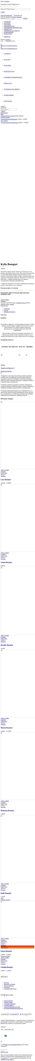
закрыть (7, 1)
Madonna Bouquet (7, 810)
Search (25, 18)
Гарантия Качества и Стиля (12, 1007)
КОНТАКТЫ (8, 34)
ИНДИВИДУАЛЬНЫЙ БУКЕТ (13, 27)
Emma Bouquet (6, 951)
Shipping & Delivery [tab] (9, 312)
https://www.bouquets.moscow (13, 1044)
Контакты (7, 987)
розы (7, 304)
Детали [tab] (6, 310)
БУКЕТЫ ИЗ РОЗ (9, 26)
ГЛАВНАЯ (7, 21)
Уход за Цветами (9, 985)
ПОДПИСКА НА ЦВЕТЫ (11, 30)
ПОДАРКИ (7, 24)
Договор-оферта (8, 1005)
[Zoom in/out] (6, 1049)
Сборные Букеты (10, 116)
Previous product (5, 117)
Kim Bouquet (13, 119)
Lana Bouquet (14, 122)
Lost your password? (6, 15)
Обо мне (6, 982)
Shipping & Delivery (6, 371)
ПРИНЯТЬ (4, 1059)
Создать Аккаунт (17, 17)
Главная (3, 116)
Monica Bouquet (6, 728)
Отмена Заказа (8, 1002)
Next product (4, 121)
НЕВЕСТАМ (8, 29)
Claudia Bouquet (7, 967)
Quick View (4, 473)
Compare (3, 301)
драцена (3, 304)
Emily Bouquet (6, 893)
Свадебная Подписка (10, 989)
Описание (4, 314)
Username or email (10, 4)
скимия (12, 304)
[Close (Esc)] (1, 1049)
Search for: (4, 18)
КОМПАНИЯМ (8, 32)
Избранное (7, 36)
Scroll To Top (4, 1052)
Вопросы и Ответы (9, 984)
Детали (3, 365)
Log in (2, 12)
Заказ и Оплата (8, 1000)
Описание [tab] (7, 308)
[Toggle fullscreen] (4, 1049)
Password (7, 9)
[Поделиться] (3, 1049)
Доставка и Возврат (10, 1004)
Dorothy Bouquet (7, 645)
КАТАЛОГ (7, 23)
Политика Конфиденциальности (13, 1008)
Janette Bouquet (6, 562)
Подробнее (10, 1059)
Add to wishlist (5, 299)
